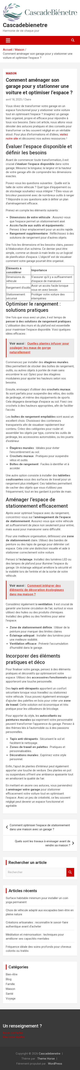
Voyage (11, 998)
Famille (10, 984)
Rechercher (70, 872)
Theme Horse (46, 1058)
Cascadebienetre (25, 25)
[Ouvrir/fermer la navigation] (8, 40)
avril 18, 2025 (14, 99)
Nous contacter (13, 1033)
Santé (9, 993)
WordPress (55, 1063)
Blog (8, 979)
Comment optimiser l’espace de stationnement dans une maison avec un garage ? (40, 827)
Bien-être (11, 974)
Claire (27, 99)
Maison (11, 73)
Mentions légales (13, 1037)
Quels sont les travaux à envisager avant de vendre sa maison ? (42, 843)
